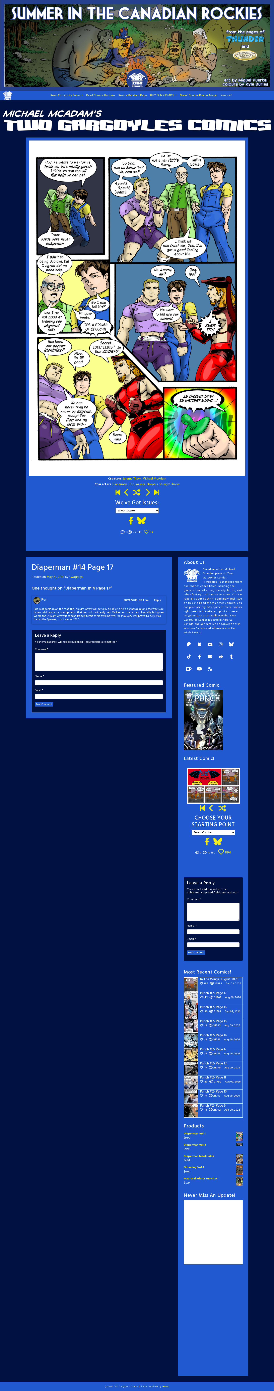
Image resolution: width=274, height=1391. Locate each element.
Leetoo (165, 1387)
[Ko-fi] (189, 669)
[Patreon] (189, 645)
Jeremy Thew (132, 478)
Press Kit (226, 95)
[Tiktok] (189, 657)
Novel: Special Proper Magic (198, 95)
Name (38, 677)
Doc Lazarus (137, 484)
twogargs (76, 577)
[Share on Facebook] (131, 521)
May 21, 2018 (55, 577)
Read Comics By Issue (100, 95)
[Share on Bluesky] (141, 521)
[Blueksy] (231, 645)
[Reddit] (221, 657)
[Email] (210, 657)
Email (38, 690)
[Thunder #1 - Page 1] (118, 493)
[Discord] (210, 645)
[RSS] (210, 669)
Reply (157, 600)
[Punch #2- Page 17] (211, 809)
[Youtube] (199, 669)
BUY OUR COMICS (162, 95)
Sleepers (152, 484)
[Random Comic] (136, 493)
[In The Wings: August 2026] (156, 493)
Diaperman (120, 484)
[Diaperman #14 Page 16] (126, 493)
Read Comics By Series (66, 95)
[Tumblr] (231, 657)
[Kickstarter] (199, 645)
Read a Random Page (133, 95)
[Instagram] (221, 645)
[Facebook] (199, 657)
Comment (41, 650)
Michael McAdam (154, 478)
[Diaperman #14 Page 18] (147, 493)
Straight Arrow (169, 484)
